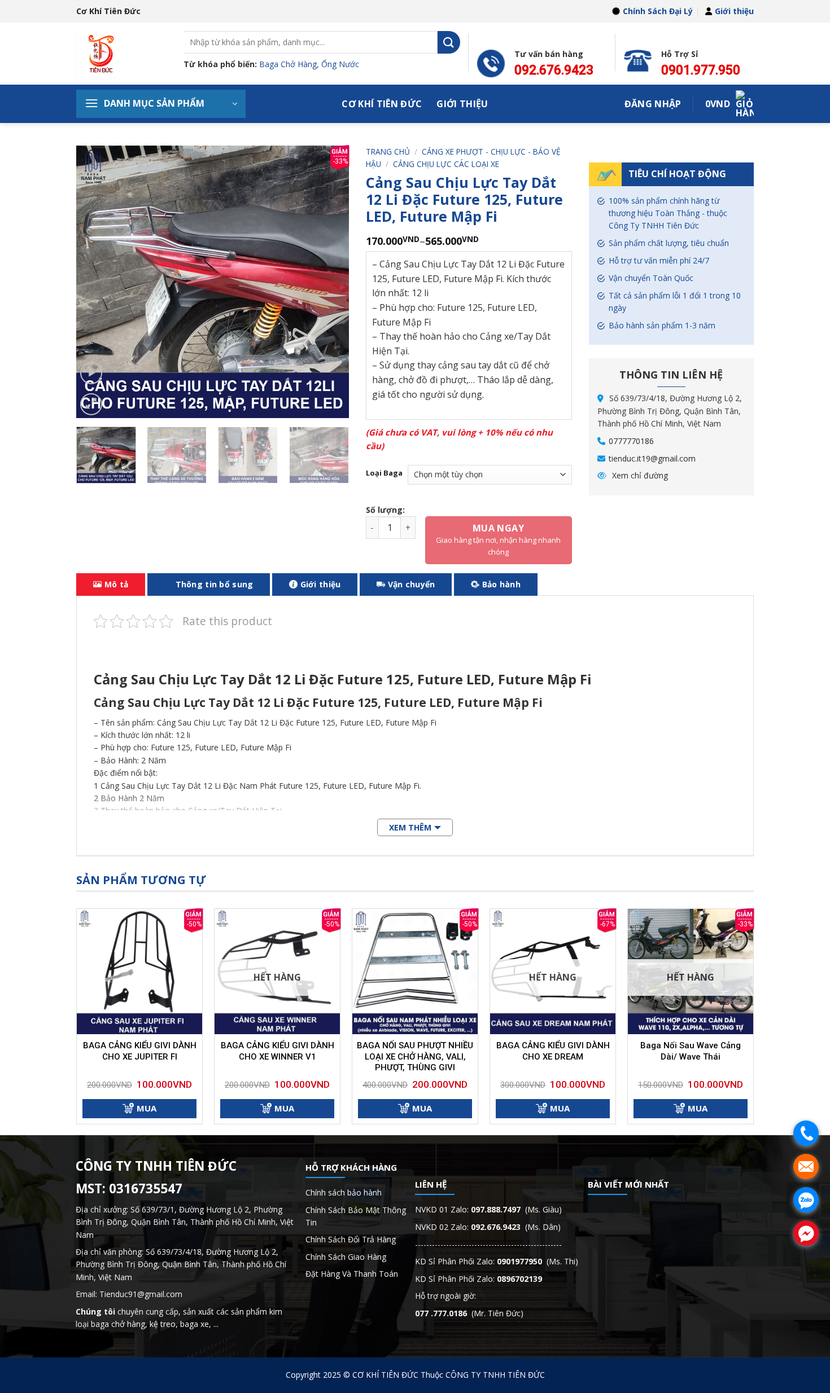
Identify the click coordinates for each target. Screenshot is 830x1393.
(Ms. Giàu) (516, 1209)
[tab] (110, 584)
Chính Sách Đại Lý (658, 11)
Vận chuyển (411, 584)
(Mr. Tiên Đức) (469, 1313)
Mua (146, 1108)
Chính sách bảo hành (343, 1192)
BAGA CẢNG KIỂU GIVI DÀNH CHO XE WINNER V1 (277, 1051)
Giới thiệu (734, 11)
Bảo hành (501, 584)
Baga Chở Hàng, (290, 64)
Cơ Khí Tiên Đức (382, 104)
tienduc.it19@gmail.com (652, 458)
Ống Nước (340, 64)
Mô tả (116, 584)
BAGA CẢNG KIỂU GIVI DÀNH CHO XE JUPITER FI (139, 1051)
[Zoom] (91, 404)
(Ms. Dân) (516, 1226)
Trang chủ (388, 151)
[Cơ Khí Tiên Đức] (121, 54)
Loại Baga (384, 473)
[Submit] (449, 42)
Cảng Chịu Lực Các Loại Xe (446, 164)
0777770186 (631, 441)
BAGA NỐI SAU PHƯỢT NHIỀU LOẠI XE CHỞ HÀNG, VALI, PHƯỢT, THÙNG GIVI (415, 1056)
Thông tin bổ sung (215, 584)
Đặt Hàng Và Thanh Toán (351, 1273)
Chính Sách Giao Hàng (345, 1256)
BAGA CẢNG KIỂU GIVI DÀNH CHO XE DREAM (553, 1051)
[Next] (329, 281)
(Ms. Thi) (537, 1261)
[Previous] (96, 281)
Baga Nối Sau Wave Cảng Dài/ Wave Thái (690, 1051)
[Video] (91, 373)
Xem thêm (410, 827)
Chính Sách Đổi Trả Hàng (350, 1239)
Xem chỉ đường (639, 475)
